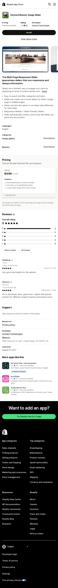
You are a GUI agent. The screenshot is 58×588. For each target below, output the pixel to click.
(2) (26, 25)
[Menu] (54, 4)
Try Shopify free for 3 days (29, 416)
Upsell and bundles (39, 462)
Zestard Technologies (41, 25)
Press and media (37, 514)
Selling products (10, 457)
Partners (34, 519)
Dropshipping (36, 448)
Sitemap (6, 574)
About (32, 499)
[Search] (49, 4)
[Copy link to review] (12, 260)
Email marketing (37, 467)
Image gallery (8, 138)
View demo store (29, 39)
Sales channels (9, 448)
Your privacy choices (12, 580)
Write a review (10, 250)
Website (6, 337)
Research (6, 524)
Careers (33, 504)
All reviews (25, 250)
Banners (6, 147)
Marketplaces (36, 453)
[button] (29, 367)
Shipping (34, 477)
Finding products (10, 453)
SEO (32, 472)
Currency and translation (41, 482)
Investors (34, 509)
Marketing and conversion (14, 472)
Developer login (9, 554)
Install (29, 32)
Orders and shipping (11, 462)
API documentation (11, 504)
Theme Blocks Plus (18, 388)
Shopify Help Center (11, 499)
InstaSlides (15, 376)
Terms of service (10, 560)
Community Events (11, 514)
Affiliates (34, 524)
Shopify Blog (8, 519)
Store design (8, 467)
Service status (36, 533)
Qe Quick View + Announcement (23, 363)
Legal (32, 528)
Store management (11, 477)
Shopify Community (11, 509)
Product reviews (37, 457)
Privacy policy (8, 325)
